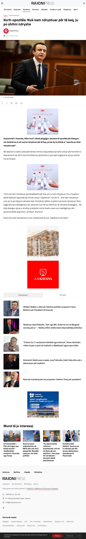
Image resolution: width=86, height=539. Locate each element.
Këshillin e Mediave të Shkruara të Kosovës (42, 488)
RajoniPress (14, 30)
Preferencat (70, 536)
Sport (76, 9)
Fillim (6, 15)
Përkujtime (38, 472)
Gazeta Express (16, 521)
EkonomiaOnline (8, 525)
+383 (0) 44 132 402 (12, 494)
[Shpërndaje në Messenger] (11, 103)
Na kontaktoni (17, 484)
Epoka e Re (31, 525)
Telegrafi (6, 521)
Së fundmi (7, 9)
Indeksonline (47, 521)
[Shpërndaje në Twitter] (7, 103)
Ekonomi (35, 9)
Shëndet (44, 9)
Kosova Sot (21, 525)
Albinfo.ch (70, 521)
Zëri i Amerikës (35, 521)
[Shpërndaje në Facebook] (2, 103)
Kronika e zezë (55, 9)
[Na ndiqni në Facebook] (3, 508)
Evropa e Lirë (59, 521)
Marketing (27, 484)
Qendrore (26, 9)
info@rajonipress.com (13, 502)
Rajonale (17, 9)
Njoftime (17, 472)
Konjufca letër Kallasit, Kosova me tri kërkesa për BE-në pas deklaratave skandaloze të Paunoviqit (71, 450)
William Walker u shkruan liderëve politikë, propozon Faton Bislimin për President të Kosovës (49, 308)
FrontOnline (42, 525)
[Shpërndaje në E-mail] (16, 103)
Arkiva (35, 484)
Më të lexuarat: (23, 295)
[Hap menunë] (2, 3)
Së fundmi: (63, 295)
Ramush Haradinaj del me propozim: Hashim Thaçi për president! (52, 379)
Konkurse (6, 472)
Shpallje (27, 472)
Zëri (25, 521)
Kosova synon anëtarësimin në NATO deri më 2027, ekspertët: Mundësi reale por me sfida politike (31, 450)
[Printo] (21, 103)
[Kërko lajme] (84, 3)
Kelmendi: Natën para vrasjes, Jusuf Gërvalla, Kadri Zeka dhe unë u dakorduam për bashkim (52, 361)
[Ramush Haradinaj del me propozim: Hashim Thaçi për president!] (11, 379)
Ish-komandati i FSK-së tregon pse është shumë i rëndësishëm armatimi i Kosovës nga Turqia (11, 450)
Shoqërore (67, 9)
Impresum (6, 484)
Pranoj (57, 536)
